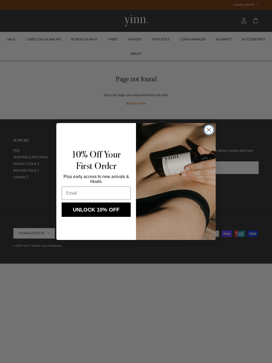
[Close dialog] (209, 129)
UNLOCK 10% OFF (96, 210)
